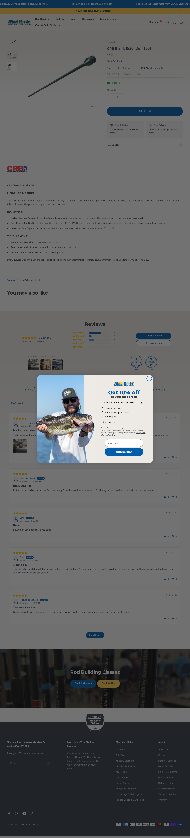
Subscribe (124, 452)
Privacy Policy (141, 433)
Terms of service (108, 435)
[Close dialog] (149, 378)
